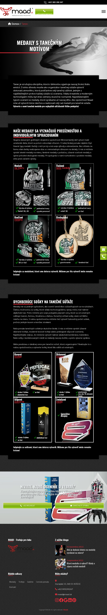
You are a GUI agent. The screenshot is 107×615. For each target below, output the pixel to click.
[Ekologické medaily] (74, 240)
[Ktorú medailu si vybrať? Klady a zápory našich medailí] (60, 564)
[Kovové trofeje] (32, 374)
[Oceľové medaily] (32, 240)
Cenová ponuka (42, 581)
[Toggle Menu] (104, 11)
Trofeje (22, 581)
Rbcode (65, 610)
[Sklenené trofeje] (74, 374)
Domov (15, 23)
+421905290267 (44, 14)
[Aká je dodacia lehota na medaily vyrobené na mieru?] (60, 550)
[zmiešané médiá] (74, 419)
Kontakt (12, 587)
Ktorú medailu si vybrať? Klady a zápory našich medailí (81, 565)
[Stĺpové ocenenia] (32, 419)
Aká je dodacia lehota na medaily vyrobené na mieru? (81, 551)
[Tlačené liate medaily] (74, 189)
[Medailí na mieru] (32, 189)
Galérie (30, 581)
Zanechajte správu (81, 505)
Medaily (12, 581)
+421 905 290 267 (55, 2)
